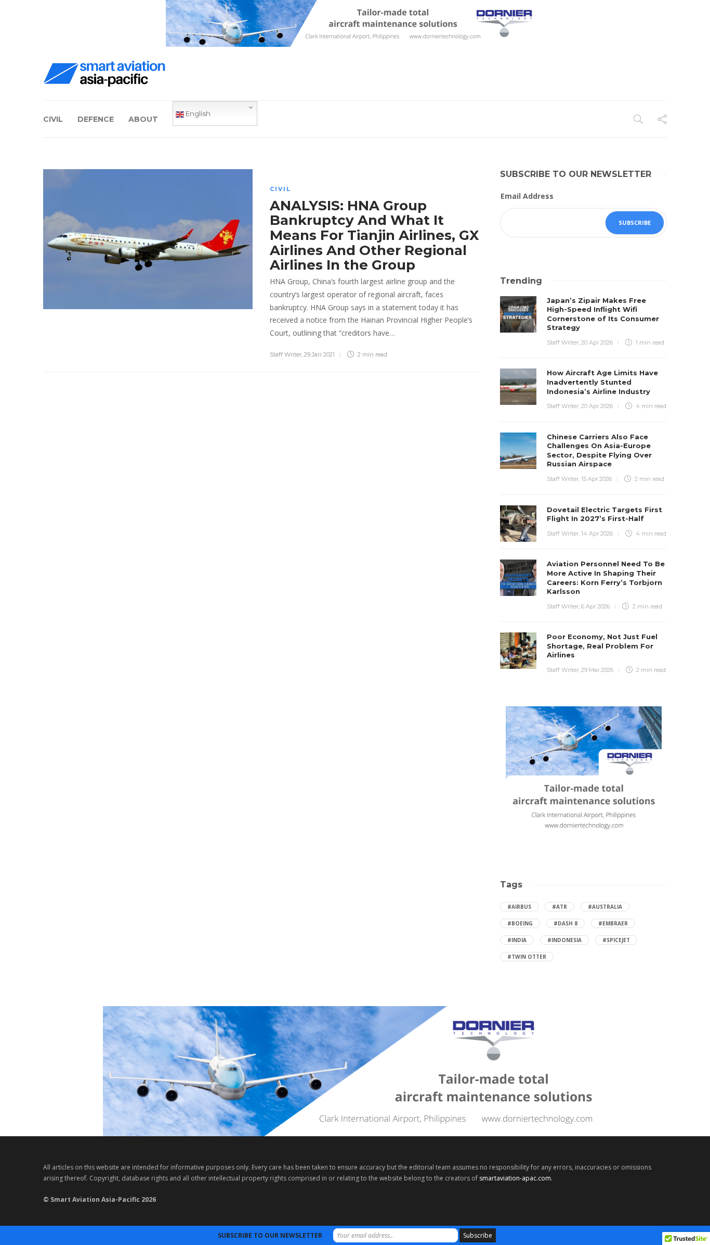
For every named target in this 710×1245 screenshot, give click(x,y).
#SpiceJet (616, 940)
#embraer (613, 923)
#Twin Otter (526, 956)
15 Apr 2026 (596, 478)
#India (517, 940)
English (197, 113)
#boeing (520, 923)
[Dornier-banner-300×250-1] (584, 770)
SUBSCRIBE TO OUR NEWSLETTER (270, 1235)
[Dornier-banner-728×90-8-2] (355, 23)
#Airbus (519, 906)
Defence (95, 119)
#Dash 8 (565, 923)
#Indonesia (564, 940)
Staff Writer (285, 354)
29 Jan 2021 (319, 354)
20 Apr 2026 (597, 342)
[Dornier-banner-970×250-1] (355, 1070)
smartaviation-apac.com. (516, 1178)
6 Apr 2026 (595, 606)
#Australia (605, 906)
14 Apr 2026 (597, 533)
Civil (53, 119)
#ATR (559, 906)
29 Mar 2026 (597, 670)
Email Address (527, 196)
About (143, 119)
